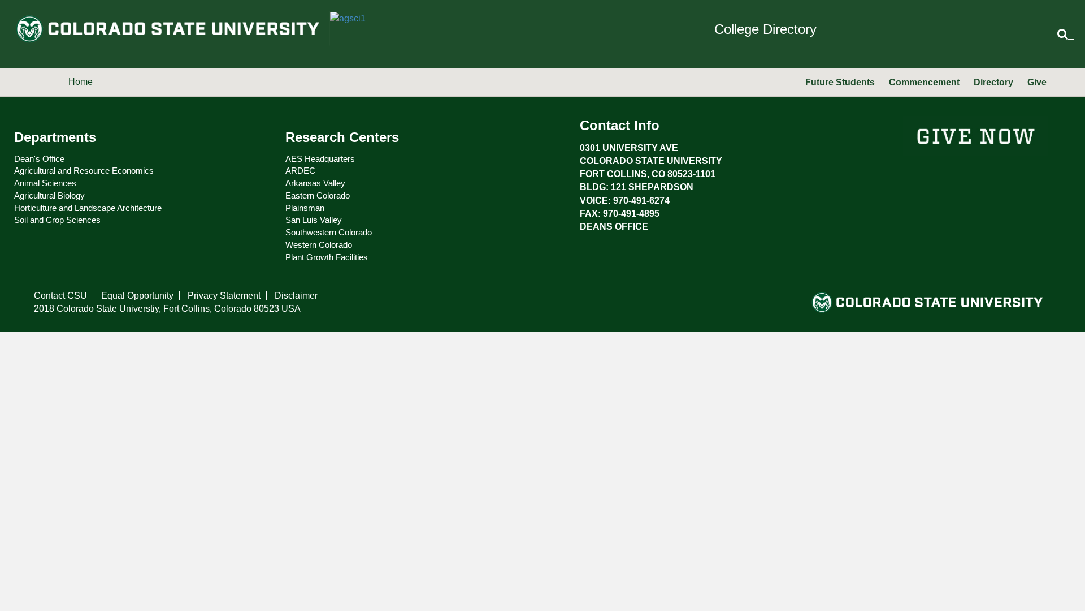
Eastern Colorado (317, 195)
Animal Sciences (45, 183)
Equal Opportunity (137, 295)
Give (1037, 82)
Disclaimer (296, 295)
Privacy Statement (224, 295)
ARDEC (300, 170)
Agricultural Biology (49, 195)
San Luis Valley (313, 220)
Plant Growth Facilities (326, 257)
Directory (993, 82)
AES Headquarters (320, 158)
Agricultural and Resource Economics (84, 170)
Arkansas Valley (315, 183)
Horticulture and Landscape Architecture (88, 208)
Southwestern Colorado (328, 232)
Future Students (840, 82)
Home (80, 82)
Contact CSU (60, 295)
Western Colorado (318, 244)
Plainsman (304, 208)
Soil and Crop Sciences (57, 220)
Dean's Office (39, 158)
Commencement (924, 82)
